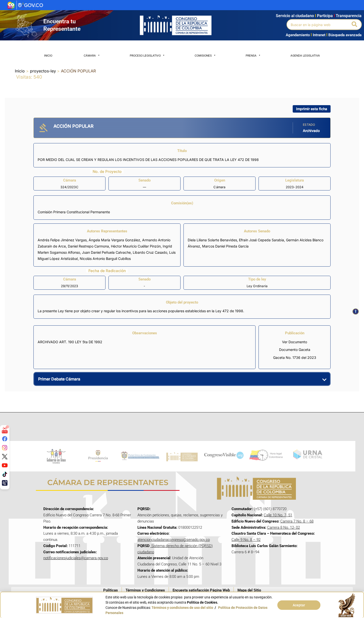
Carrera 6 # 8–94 (245, 552)
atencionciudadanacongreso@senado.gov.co (173, 539)
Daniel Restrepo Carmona (88, 246)
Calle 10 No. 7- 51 (278, 515)
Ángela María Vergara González (114, 240)
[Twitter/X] (4, 456)
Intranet (318, 35)
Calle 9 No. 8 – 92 (246, 539)
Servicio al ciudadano (295, 15)
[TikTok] (4, 474)
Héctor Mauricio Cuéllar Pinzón (136, 246)
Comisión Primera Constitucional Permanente (74, 212)
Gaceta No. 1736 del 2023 (294, 357)
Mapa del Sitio (249, 590)
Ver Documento (294, 342)
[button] (355, 24)
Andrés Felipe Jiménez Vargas (62, 240)
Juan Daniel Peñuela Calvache (106, 252)
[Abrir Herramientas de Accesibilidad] (356, 311)
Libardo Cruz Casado (150, 252)
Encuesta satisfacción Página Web (201, 590)
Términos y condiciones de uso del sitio (182, 608)
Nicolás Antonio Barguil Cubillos (105, 258)
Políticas (110, 590)
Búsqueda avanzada (345, 35)
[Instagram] (4, 447)
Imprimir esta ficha (311, 109)
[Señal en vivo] (4, 429)
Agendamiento (298, 35)
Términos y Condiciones (145, 590)
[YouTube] (4, 465)
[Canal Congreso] (4, 482)
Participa (326, 15)
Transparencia (349, 15)
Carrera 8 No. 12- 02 (283, 527)
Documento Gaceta (294, 349)
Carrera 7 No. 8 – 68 (296, 521)
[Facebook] (4, 438)
